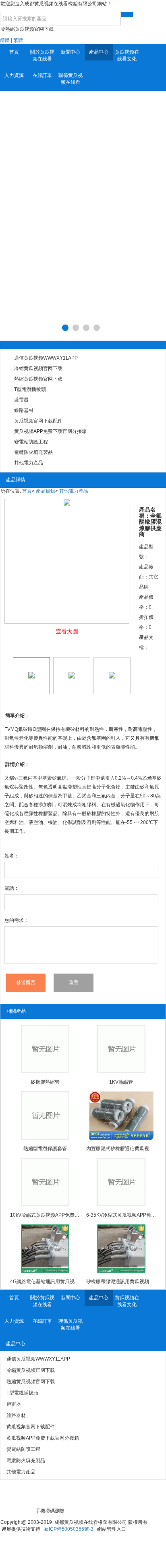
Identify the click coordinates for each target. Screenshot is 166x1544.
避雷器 (21, 400)
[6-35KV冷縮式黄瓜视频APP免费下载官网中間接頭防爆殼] (121, 1182)
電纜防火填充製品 (33, 452)
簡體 (5, 40)
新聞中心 (70, 52)
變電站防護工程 (31, 442)
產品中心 (98, 52)
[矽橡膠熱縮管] (45, 1049)
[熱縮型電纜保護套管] (45, 1115)
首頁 (14, 52)
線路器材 (23, 410)
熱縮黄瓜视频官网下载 (38, 379)
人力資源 (14, 75)
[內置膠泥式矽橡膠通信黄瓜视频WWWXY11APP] (121, 1115)
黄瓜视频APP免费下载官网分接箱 (50, 431)
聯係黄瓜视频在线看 (70, 79)
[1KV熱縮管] (121, 1049)
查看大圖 (67, 631)
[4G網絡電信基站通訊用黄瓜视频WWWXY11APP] (45, 1248)
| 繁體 (17, 40)
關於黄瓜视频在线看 (42, 55)
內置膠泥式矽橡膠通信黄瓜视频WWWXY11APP (121, 1148)
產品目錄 (45, 491)
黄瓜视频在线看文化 (127, 55)
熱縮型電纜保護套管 (45, 1148)
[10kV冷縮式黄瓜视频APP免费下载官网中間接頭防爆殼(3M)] (45, 1182)
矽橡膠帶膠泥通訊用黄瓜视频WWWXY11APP (121, 1281)
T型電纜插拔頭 (30, 389)
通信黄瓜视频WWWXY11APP (46, 358)
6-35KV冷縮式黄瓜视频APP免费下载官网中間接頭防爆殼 (121, 1215)
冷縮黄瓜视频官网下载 (38, 368)
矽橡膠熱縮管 (45, 1082)
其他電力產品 (28, 463)
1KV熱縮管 (121, 1082)
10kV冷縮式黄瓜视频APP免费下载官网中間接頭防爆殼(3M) (45, 1215)
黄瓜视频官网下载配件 (38, 421)
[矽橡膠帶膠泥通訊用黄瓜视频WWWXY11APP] (121, 1248)
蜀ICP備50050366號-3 (68, 1529)
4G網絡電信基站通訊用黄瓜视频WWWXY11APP (45, 1281)
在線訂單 (42, 75)
